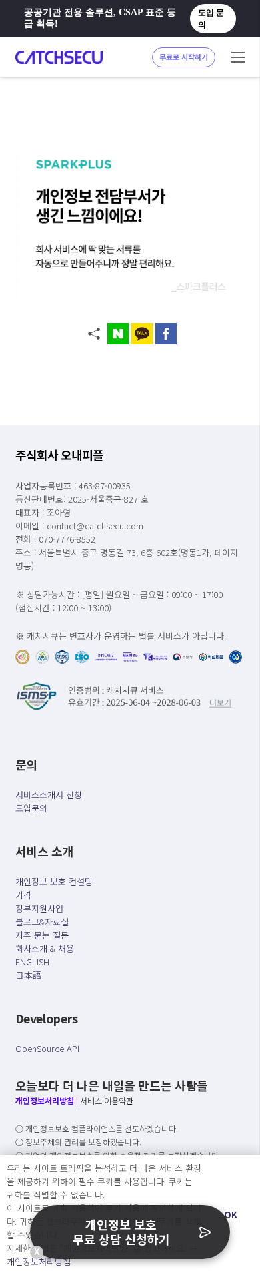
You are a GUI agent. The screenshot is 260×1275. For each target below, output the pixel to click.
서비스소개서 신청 (48, 794)
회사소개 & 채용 (44, 948)
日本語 (28, 975)
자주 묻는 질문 (42, 935)
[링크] (59, 57)
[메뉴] (238, 57)
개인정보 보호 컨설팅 (54, 881)
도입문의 (31, 808)
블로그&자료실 (42, 921)
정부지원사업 (39, 908)
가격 (23, 894)
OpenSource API (47, 1048)
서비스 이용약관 (106, 1100)
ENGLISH (32, 961)
